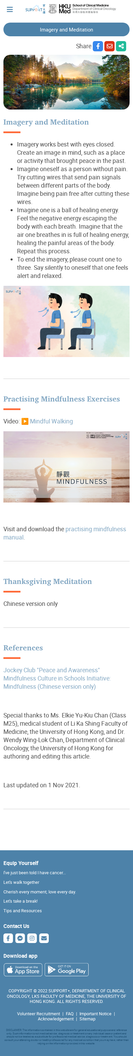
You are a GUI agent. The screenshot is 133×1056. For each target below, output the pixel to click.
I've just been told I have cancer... (34, 873)
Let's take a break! (20, 901)
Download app (20, 955)
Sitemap (87, 1019)
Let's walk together (21, 882)
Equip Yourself (21, 863)
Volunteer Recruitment (38, 1014)
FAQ (70, 1014)
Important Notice (95, 1014)
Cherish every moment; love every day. (39, 892)
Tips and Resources (22, 911)
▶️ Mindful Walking (47, 421)
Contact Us (16, 926)
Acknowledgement (56, 1019)
